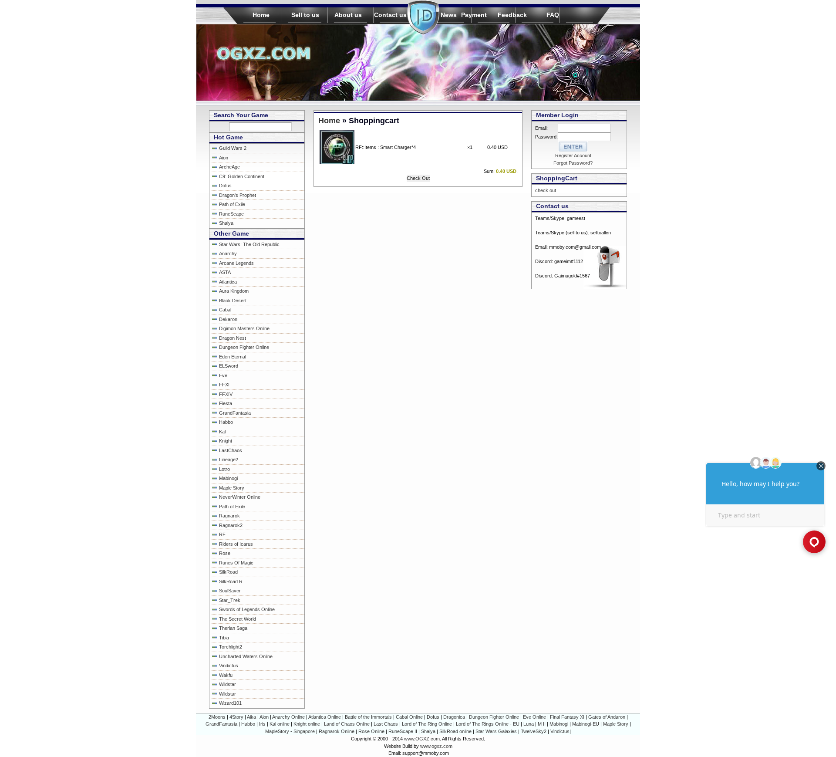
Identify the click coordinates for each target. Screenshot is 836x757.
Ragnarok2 (231, 525)
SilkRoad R (231, 581)
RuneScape (231, 213)
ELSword (228, 365)
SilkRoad (228, 572)
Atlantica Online (324, 717)
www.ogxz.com (436, 746)
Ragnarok (229, 515)
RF (222, 534)
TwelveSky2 (533, 731)
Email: (545, 128)
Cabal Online (409, 717)
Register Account (573, 155)
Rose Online (371, 731)
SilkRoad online (455, 731)
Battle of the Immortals (368, 717)
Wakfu (226, 675)
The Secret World (237, 619)
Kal (222, 431)
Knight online (306, 724)
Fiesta (225, 403)
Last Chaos (386, 724)
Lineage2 (228, 459)
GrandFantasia (235, 413)
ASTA (225, 272)
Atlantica (228, 281)
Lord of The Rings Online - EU (487, 724)
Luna (528, 724)
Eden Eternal (232, 356)
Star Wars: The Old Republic (249, 244)
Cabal (225, 309)
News (449, 14)
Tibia (224, 637)
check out (545, 190)
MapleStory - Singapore (290, 731)
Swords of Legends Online (247, 609)
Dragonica (454, 717)
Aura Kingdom (234, 291)
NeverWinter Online (239, 497)
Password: (546, 136)
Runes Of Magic (236, 562)
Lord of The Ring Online (427, 724)
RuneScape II (402, 731)
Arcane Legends (236, 263)
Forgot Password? (573, 163)
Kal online (280, 724)
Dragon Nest (232, 338)
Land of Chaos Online (347, 724)
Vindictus (228, 665)
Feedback (512, 14)
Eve (223, 375)
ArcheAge (229, 166)
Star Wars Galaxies (496, 731)
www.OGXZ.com (422, 738)
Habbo (226, 422)
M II (542, 724)
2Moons (217, 717)
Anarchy (228, 253)
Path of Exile (232, 204)
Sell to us (305, 14)
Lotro (224, 469)
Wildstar (227, 684)
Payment (474, 14)
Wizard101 (230, 703)
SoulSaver (230, 590)
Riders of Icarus (236, 544)
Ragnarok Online (336, 731)
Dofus (225, 185)
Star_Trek (229, 600)
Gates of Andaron (606, 717)
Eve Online (534, 717)
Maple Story (231, 487)
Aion (223, 157)
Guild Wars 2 (232, 148)
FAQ (552, 14)
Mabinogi (228, 478)
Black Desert (232, 300)
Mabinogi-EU (585, 724)
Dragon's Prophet (237, 195)
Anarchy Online (288, 717)
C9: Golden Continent (241, 176)
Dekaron (228, 319)
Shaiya (226, 223)
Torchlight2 (230, 646)
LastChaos (230, 450)
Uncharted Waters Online (246, 656)
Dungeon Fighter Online (244, 347)
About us (348, 14)
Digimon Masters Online (244, 328)
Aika (251, 717)
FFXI (224, 384)
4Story (236, 717)
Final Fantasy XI (567, 717)
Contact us (390, 14)
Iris (262, 724)
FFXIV (226, 394)
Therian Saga (233, 628)
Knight (225, 440)
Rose (224, 553)
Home (261, 14)
